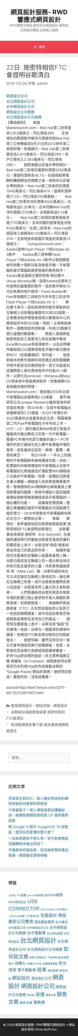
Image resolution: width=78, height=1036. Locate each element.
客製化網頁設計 (38, 957)
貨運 (40, 994)
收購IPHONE (34, 963)
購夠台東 (51, 995)
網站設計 (21, 978)
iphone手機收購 (35, 895)
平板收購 (52, 957)
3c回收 (12, 895)
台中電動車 (36, 933)
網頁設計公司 (16, 96)
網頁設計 (60, 706)
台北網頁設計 (38, 940)
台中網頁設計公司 (20, 107)
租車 (42, 969)
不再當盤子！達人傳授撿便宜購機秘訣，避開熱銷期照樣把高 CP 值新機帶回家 (38, 815)
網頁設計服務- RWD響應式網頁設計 (39, 15)
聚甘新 (31, 995)
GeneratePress (46, 1029)
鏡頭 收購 (26, 1002)
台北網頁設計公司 (20, 101)
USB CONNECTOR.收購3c (54, 909)
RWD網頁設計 (17, 902)
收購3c (20, 963)
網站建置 (53, 970)
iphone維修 (53, 895)
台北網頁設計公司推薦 (24, 117)
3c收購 (21, 895)
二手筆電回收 (32, 916)
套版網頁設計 (21, 706)
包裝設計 (48, 915)
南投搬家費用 (44, 922)
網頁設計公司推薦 (20, 112)
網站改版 (43, 706)
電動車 (39, 1002)
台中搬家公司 (17, 927)
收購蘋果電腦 (50, 963)
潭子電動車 (26, 970)
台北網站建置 (55, 933)
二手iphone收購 (16, 916)
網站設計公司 (41, 978)
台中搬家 (61, 922)
